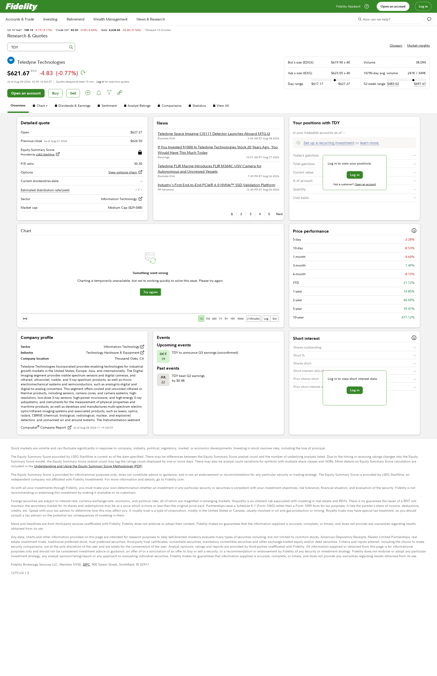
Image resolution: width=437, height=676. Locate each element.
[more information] (414, 231)
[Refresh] (83, 72)
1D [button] (201, 318)
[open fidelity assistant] (429, 19)
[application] (150, 279)
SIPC (86, 564)
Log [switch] (266, 318)
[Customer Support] (366, 6)
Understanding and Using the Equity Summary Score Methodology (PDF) (88, 466)
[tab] (18, 106)
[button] (88, 93)
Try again (150, 292)
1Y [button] (220, 318)
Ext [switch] (275, 318)
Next (278, 214)
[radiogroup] (221, 319)
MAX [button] (241, 318)
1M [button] (208, 318)
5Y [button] (226, 318)
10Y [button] (232, 318)
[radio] (201, 318)
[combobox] (41, 47)
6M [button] (214, 318)
